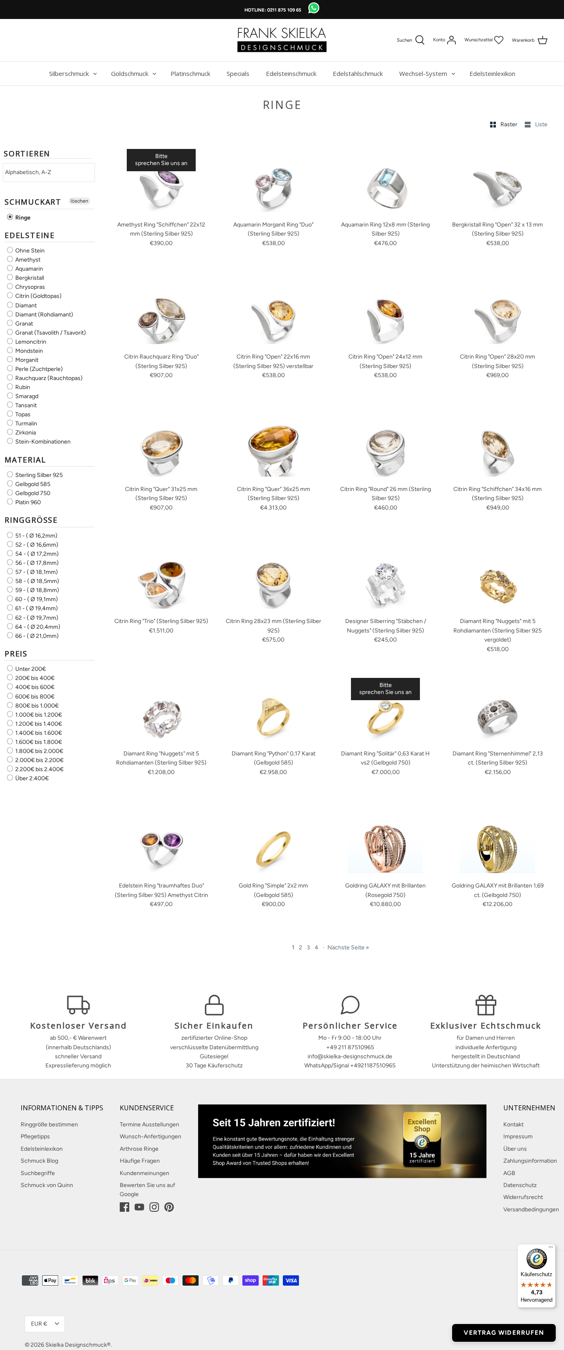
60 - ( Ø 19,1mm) (36, 599)
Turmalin (25, 423)
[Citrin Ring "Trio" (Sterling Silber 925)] (161, 575)
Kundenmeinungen (144, 1173)
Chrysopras (29, 286)
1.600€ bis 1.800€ (38, 742)
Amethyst (27, 259)
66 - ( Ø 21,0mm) (36, 636)
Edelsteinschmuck (291, 73)
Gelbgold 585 (32, 484)
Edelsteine (30, 235)
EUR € (39, 1323)
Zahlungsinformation (530, 1160)
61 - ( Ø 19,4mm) (36, 608)
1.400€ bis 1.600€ (38, 732)
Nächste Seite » (348, 947)
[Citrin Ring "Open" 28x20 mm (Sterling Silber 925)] (498, 311)
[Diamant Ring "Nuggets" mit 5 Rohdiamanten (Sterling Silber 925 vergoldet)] (498, 575)
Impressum (518, 1136)
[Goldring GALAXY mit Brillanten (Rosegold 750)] (386, 840)
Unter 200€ (30, 669)
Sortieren (27, 153)
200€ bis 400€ (34, 678)
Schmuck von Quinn (47, 1185)
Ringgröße (31, 520)
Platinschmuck (190, 73)
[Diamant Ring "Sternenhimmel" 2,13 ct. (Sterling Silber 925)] (498, 708)
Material (25, 460)
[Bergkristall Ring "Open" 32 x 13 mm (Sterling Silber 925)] (498, 179)
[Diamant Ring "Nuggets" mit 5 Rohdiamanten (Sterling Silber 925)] (161, 708)
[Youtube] (139, 1207)
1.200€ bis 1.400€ (38, 723)
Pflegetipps (35, 1136)
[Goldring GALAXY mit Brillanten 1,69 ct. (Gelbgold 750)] (498, 840)
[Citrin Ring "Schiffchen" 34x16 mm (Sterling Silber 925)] (498, 443)
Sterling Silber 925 (38, 475)
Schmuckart (33, 202)
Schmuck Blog (39, 1160)
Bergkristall (29, 277)
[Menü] (551, 1249)
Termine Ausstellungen (149, 1124)
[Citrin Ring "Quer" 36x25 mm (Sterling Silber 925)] (274, 443)
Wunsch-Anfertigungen (150, 1136)
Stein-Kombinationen (42, 442)
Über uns (515, 1148)
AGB (509, 1173)
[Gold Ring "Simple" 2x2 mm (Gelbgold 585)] (274, 840)
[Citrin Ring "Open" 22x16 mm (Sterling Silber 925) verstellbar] (274, 311)
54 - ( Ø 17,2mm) (36, 553)
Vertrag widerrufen (504, 1332)
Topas (22, 414)
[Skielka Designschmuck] (282, 40)
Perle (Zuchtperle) (38, 369)
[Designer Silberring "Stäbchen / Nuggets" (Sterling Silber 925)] (386, 575)
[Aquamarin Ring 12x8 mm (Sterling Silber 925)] (386, 179)
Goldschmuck (129, 73)
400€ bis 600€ (34, 687)
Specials (238, 73)
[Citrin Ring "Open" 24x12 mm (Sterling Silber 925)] (386, 311)
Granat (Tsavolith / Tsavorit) (50, 332)
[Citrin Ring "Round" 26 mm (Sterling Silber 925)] (386, 443)
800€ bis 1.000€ (36, 705)
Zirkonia (25, 432)
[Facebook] (124, 1207)
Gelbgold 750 (32, 493)
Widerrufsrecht (523, 1197)
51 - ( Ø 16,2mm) (35, 535)
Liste (541, 124)
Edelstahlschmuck (358, 73)
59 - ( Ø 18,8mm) (36, 590)
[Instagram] (154, 1207)
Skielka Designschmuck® (78, 1344)
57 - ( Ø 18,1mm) (36, 572)
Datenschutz (520, 1185)
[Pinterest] (169, 1207)
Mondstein (28, 350)
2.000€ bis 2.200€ (39, 760)
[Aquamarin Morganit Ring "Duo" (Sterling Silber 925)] (274, 179)
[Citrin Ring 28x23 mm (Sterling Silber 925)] (274, 575)
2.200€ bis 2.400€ (39, 769)
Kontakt (513, 1124)
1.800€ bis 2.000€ (38, 751)
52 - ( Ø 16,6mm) (36, 544)
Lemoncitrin (30, 341)
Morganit (26, 359)
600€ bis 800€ (34, 696)
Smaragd (26, 396)
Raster (509, 124)
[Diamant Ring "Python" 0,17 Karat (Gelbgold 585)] (274, 708)
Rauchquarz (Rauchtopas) (48, 378)
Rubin (22, 387)
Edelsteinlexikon (492, 73)
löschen (79, 201)
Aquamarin (28, 268)
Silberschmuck (69, 73)
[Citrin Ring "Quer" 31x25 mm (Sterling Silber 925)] (161, 443)
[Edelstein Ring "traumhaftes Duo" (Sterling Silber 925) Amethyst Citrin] (161, 840)
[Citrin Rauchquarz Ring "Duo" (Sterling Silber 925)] (161, 311)
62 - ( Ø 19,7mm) (36, 617)
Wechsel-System (423, 73)
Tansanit (25, 405)
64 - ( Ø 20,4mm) (37, 626)
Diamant (25, 305)
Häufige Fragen (140, 1160)
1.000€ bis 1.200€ (38, 714)
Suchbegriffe (38, 1173)
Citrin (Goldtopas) (38, 296)
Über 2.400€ (31, 778)
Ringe (22, 217)
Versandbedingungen (531, 1209)
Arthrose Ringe (139, 1148)
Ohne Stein (29, 250)
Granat (23, 323)
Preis (16, 653)
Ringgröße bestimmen (49, 1124)
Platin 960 (27, 502)
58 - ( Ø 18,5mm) (36, 581)
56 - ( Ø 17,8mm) (36, 562)
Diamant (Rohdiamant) (43, 314)
